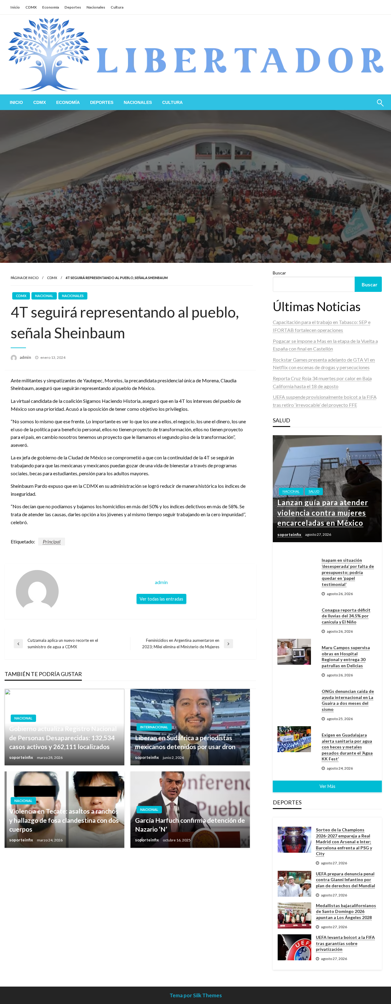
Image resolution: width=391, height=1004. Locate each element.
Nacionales (95, 7)
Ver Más (327, 786)
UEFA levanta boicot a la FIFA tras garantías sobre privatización (345, 943)
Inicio (15, 7)
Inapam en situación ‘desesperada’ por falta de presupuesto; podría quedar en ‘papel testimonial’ (348, 572)
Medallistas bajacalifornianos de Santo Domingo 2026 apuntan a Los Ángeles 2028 (346, 911)
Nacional (44, 296)
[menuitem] (16, 102)
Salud (314, 491)
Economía (50, 7)
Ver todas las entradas (161, 598)
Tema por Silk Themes (196, 995)
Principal (51, 541)
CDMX (31, 7)
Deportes (72, 7)
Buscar (279, 272)
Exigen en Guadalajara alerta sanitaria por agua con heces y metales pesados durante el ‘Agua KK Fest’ (347, 746)
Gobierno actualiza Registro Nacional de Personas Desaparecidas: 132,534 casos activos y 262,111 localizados (63, 737)
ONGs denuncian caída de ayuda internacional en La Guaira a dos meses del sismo (348, 700)
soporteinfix (21, 757)
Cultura (117, 7)
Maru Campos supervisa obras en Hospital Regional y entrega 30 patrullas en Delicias (346, 656)
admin (26, 357)
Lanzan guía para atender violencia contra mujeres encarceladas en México (322, 512)
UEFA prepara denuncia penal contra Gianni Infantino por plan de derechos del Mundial (345, 879)
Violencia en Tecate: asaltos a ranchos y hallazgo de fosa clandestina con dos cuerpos (64, 820)
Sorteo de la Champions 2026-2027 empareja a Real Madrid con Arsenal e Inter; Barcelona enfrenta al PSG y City (344, 841)
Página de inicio (24, 278)
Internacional (154, 727)
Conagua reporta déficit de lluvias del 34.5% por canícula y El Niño (346, 615)
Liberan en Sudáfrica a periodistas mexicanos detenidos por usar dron (185, 742)
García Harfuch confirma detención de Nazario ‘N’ (190, 824)
